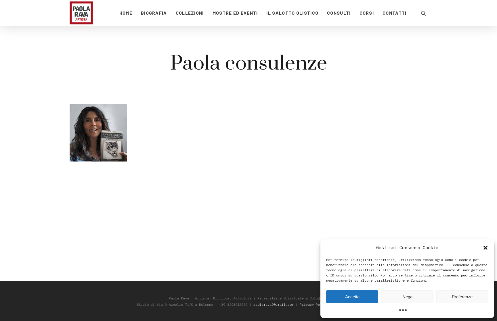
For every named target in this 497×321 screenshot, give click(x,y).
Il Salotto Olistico (292, 13)
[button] (485, 248)
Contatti (394, 13)
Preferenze (462, 296)
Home (125, 13)
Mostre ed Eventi (235, 13)
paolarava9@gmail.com (273, 304)
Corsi (367, 13)
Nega (407, 296)
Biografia (154, 13)
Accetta (352, 296)
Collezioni (190, 13)
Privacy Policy (314, 304)
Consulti (339, 13)
